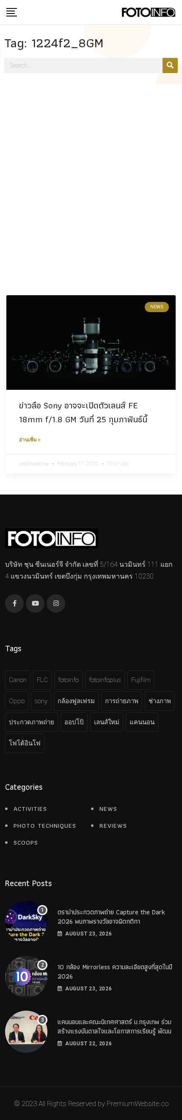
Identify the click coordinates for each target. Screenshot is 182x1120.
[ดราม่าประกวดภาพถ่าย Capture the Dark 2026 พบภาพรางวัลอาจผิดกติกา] (26, 922)
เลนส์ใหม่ (106, 722)
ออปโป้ (74, 722)
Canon (18, 680)
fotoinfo (68, 680)
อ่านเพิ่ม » (30, 440)
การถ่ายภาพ (121, 701)
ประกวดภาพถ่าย (31, 722)
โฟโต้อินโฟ (25, 743)
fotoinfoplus (105, 680)
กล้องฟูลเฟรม (76, 701)
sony (41, 701)
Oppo (17, 701)
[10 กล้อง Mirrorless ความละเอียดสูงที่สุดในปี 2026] (26, 977)
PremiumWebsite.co (137, 1103)
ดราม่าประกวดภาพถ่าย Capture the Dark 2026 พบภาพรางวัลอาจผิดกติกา (111, 917)
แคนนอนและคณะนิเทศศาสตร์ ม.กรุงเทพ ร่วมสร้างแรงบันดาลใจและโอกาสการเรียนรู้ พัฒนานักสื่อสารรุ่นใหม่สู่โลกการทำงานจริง (116, 1031)
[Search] (170, 65)
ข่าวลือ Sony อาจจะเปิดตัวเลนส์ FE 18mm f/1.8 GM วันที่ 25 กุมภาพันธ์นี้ (83, 412)
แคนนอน (142, 722)
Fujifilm (141, 680)
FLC (42, 680)
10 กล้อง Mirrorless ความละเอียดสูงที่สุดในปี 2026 (115, 971)
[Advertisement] (91, 179)
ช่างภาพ (160, 701)
